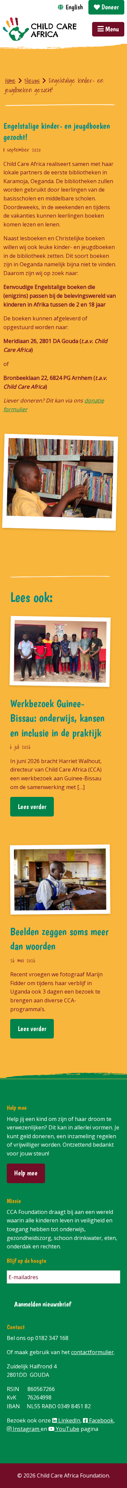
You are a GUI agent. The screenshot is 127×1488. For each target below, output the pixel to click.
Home (10, 81)
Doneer (109, 7)
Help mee (26, 1173)
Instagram (26, 1429)
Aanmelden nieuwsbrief (42, 1304)
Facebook (100, 1420)
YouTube (67, 1429)
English (74, 7)
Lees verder (32, 806)
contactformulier (92, 1352)
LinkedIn (68, 1420)
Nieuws (32, 81)
